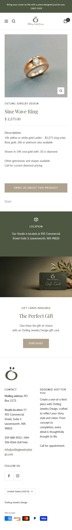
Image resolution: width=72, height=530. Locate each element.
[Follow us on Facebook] (9, 476)
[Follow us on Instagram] (17, 476)
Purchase (36, 343)
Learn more (36, 8)
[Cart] (65, 21)
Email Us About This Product (36, 187)
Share (8, 201)
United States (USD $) (18, 491)
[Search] (13, 21)
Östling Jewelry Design (22, 103)
